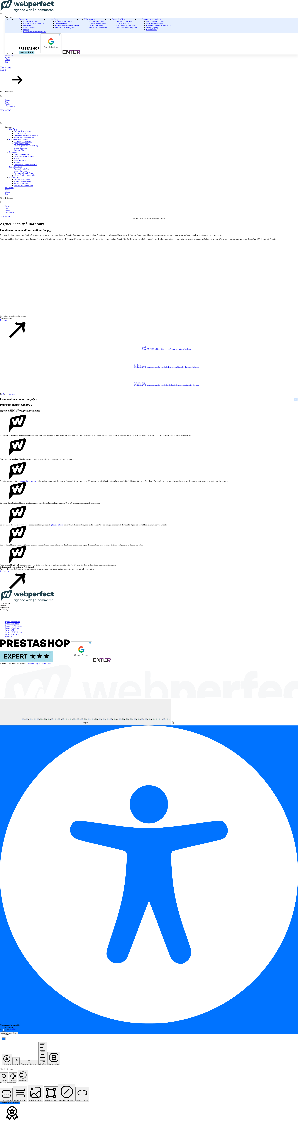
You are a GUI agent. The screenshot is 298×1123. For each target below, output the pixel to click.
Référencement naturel (96, 21)
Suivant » (12, 394)
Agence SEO (9, 636)
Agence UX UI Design (13, 632)
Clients (7, 60)
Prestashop (27, 25)
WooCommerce (29, 28)
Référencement (89, 19)
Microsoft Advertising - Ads (127, 28)
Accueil (135, 218)
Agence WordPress (12, 628)
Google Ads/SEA (118, 19)
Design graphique (152, 28)
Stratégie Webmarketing (97, 23)
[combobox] (85, 712)
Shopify (26, 30)
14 (7, 394)
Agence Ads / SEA (12, 634)
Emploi (7, 104)
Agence (7, 58)
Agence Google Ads (124, 21)
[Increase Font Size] (3, 1030)
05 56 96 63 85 (5, 68)
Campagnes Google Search (127, 25)
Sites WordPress (61, 23)
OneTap (13, 1029)
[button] (149, 79)
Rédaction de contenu (96, 25)
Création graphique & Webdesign (158, 25)
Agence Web (9, 630)
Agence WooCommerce (13, 626)
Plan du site (46, 663)
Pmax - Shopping (123, 23)
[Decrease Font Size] (3, 1038)
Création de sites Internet (64, 21)
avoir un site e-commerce (28, 481)
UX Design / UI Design (155, 21)
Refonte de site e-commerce (33, 23)
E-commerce (23, 19)
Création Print (151, 30)
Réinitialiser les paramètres (10, 1103)
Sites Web (54, 19)
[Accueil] (23, 121)
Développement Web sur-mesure (67, 25)
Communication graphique (151, 19)
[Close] (1, 66)
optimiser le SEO (56, 525)
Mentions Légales (34, 663)
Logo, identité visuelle (154, 23)
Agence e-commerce (30, 21)
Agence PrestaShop (12, 624)
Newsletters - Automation (97, 28)
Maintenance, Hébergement (65, 28)
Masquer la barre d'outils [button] (9, 1033)
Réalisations (9, 55)
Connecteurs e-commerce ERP (34, 32)
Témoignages (10, 106)
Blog (6, 62)
